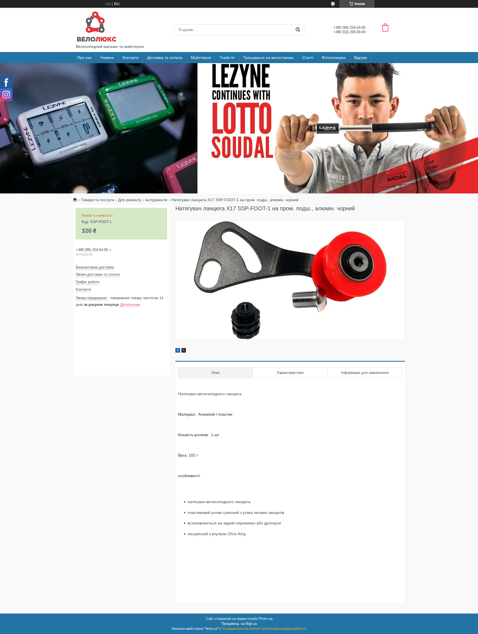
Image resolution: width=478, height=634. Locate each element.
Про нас (84, 57)
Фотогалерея (333, 57)
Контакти (131, 57)
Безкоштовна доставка (95, 267)
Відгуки (360, 57)
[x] (183, 351)
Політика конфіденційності (285, 629)
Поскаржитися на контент (241, 629)
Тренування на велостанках (268, 57)
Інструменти (156, 200)
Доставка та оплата (164, 57)
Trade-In (227, 57)
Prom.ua (265, 619)
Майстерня (201, 57)
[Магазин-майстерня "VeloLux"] (96, 26)
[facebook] (177, 351)
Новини (107, 57)
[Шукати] (298, 30)
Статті (307, 57)
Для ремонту (129, 200)
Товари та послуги (97, 200)
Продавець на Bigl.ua (239, 624)
